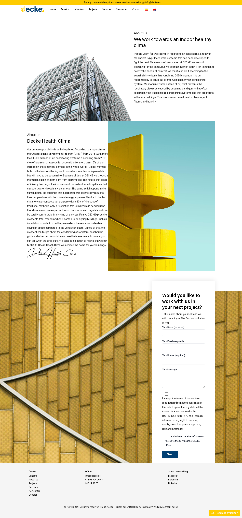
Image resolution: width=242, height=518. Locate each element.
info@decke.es (93, 476)
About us (79, 9)
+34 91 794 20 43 (94, 479)
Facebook (173, 476)
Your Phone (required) (173, 355)
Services (106, 9)
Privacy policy (122, 507)
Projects (93, 9)
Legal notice (107, 507)
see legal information (175, 403)
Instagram (173, 479)
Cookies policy (137, 507)
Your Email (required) (173, 341)
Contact (136, 9)
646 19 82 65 (91, 483)
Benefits (65, 9)
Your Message (169, 369)
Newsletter (121, 9)
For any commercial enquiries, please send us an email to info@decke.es (76, 2)
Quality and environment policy (162, 507)
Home (53, 9)
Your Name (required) (173, 327)
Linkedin (172, 483)
